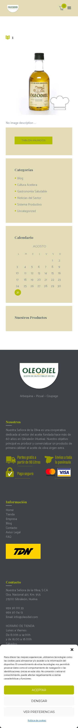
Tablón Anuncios (33, 140)
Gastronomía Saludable (32, 191)
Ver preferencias (39, 712)
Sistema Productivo (29, 204)
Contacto (11, 528)
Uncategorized (26, 211)
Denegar (39, 701)
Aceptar (39, 690)
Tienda (10, 514)
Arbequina (26, 396)
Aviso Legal (13, 532)
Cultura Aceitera (27, 184)
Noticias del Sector (29, 198)
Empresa (11, 519)
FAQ (8, 536)
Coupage (52, 396)
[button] (72, 650)
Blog (20, 178)
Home (10, 510)
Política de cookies (37, 720)
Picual (40, 396)
